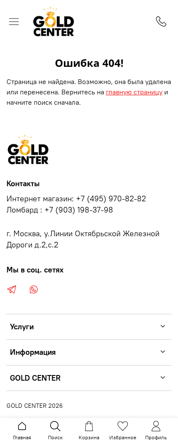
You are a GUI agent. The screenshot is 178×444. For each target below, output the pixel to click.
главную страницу (134, 92)
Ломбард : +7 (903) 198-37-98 (59, 210)
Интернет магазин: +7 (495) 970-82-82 (76, 198)
